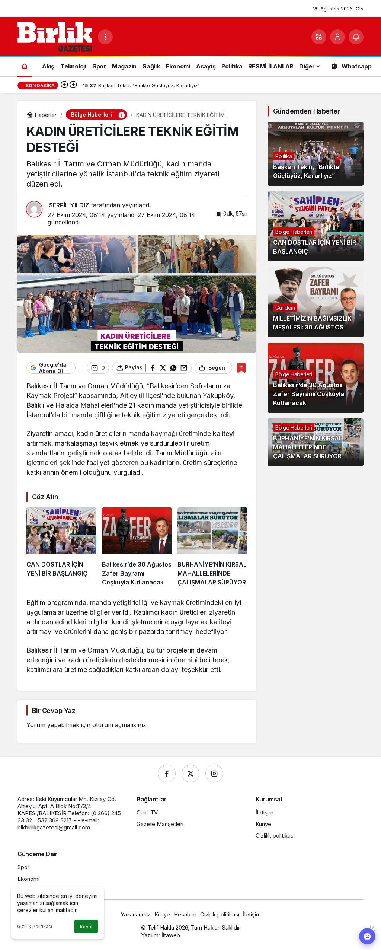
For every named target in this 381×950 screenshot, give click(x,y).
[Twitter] (190, 773)
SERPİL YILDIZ (68, 205)
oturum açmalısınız (119, 725)
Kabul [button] (86, 927)
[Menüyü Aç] (105, 36)
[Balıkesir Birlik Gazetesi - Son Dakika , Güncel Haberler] (54, 36)
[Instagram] (214, 773)
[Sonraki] (73, 85)
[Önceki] (64, 85)
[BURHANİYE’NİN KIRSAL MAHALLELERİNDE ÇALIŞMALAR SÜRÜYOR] (212, 546)
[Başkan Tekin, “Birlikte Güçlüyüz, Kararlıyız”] (316, 154)
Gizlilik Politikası (34, 926)
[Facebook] (167, 773)
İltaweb (170, 935)
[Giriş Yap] (337, 36)
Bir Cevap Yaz (53, 710)
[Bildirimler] (356, 36)
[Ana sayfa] (24, 66)
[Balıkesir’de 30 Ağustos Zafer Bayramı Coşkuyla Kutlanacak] (137, 546)
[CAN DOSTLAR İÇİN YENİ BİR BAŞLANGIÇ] (61, 546)
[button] (318, 36)
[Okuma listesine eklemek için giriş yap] (241, 367)
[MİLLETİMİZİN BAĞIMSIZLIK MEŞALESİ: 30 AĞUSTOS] (316, 302)
